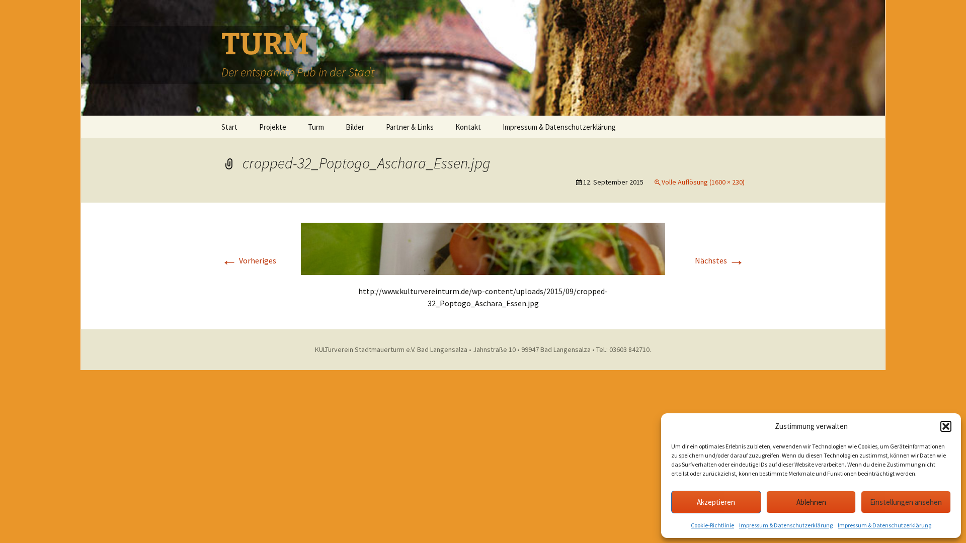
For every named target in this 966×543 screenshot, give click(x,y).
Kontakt (468, 127)
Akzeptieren (716, 502)
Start (229, 127)
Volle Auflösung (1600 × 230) (703, 182)
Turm (316, 127)
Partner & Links (410, 127)
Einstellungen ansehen (906, 502)
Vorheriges (248, 260)
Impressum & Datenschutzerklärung (786, 525)
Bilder (355, 127)
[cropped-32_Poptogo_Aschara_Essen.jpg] (483, 248)
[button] (946, 426)
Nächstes (720, 260)
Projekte (272, 127)
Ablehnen (811, 502)
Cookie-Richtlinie (712, 525)
